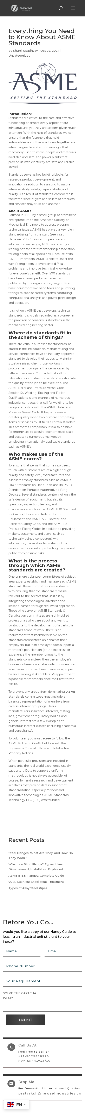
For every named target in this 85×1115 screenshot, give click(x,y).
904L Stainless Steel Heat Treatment (36, 882)
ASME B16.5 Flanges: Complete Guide (36, 875)
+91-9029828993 (33, 1056)
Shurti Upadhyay (25, 51)
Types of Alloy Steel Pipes (27, 888)
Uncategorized (19, 55)
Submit (25, 1019)
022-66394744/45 (34, 1061)
